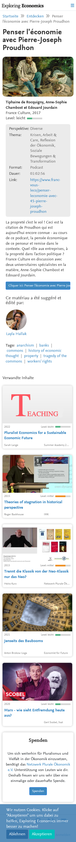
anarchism (25, 346)
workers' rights (39, 362)
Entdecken (35, 16)
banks (44, 346)
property (31, 356)
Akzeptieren (42, 834)
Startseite (10, 16)
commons (15, 351)
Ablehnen (17, 834)
